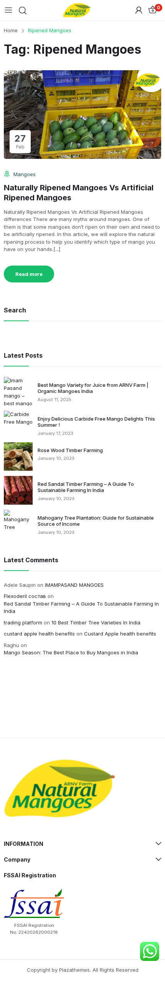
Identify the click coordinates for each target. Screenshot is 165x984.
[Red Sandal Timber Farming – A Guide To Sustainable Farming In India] (18, 490)
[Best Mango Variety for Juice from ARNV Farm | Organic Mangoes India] (18, 391)
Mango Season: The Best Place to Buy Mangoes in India (71, 652)
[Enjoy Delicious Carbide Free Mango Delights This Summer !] (18, 418)
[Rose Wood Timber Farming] (18, 456)
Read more (29, 274)
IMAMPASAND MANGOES (74, 585)
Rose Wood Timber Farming (70, 450)
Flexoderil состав (25, 596)
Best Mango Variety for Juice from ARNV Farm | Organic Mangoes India (93, 388)
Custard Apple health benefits (120, 634)
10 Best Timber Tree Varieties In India (95, 622)
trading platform (23, 622)
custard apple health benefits (39, 634)
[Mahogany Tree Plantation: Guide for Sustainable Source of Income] (18, 520)
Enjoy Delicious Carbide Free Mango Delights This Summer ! (96, 422)
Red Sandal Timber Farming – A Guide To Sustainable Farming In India (86, 487)
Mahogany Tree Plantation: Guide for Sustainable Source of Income (96, 521)
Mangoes (24, 174)
